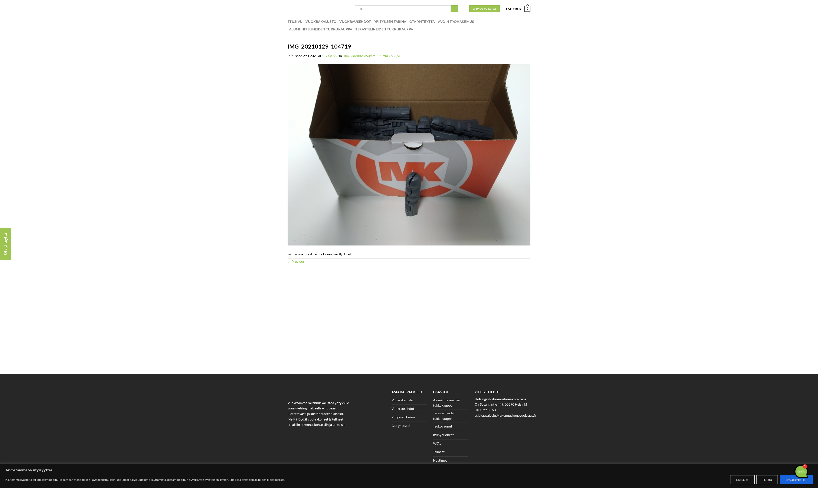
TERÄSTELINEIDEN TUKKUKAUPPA (384, 29)
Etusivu (295, 21)
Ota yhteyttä (422, 21)
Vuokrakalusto (320, 21)
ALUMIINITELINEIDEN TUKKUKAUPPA (320, 29)
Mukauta (742, 479)
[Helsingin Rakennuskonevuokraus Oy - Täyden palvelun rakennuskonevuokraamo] (318, 9)
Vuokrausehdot (355, 21)
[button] (5, 244)
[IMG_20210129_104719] (409, 154)
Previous (296, 261)
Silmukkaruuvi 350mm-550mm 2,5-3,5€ (372, 56)
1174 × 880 (330, 56)
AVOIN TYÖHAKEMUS (456, 21)
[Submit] (454, 9)
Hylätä (767, 479)
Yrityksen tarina (390, 21)
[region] (409, 476)
